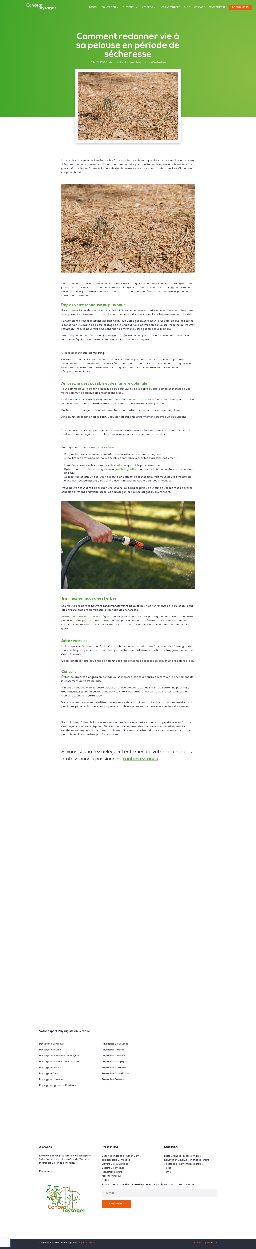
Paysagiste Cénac (49, 1068)
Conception (109, 7)
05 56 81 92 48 (240, 7)
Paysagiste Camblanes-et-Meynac (59, 1056)
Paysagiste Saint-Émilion (116, 1074)
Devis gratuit (217, 7)
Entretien (129, 7)
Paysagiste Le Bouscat (115, 1044)
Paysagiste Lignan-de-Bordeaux (57, 1085)
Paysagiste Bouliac (50, 1050)
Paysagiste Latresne (51, 1079)
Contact (199, 7)
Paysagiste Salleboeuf (115, 1068)
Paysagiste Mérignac (113, 1056)
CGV (214, 1243)
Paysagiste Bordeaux (51, 1044)
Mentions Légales (202, 1243)
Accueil (93, 7)
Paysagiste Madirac (113, 1050)
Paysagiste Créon (49, 1074)
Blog (187, 7)
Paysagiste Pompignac (115, 1062)
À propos (147, 7)
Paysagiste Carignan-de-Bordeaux (59, 1062)
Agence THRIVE (87, 1243)
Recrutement (46, 1171)
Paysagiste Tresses (113, 1079)
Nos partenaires (170, 7)
